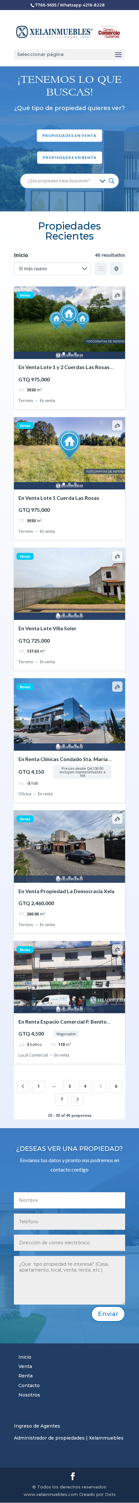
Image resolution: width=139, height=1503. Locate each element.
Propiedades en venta (69, 135)
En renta (45, 794)
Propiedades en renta (70, 157)
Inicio (24, 1357)
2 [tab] (69, 353)
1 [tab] (63, 353)
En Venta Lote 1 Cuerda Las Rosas (58, 498)
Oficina (24, 794)
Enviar (108, 1314)
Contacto (29, 1385)
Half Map (116, 268)
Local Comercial (33, 1055)
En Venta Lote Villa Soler (47, 628)
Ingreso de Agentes (37, 1426)
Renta (25, 687)
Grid (100, 268)
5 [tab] (81, 614)
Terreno (25, 401)
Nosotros (29, 1395)
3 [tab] (75, 353)
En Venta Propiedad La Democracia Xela (66, 891)
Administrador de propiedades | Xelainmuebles (68, 1438)
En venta (47, 401)
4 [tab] (75, 614)
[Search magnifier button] (111, 180)
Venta (25, 295)
